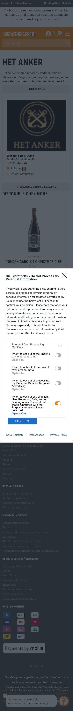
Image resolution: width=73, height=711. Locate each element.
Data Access (36, 434)
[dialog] (36, 355)
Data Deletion (14, 434)
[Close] (65, 276)
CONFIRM (22, 421)
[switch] (58, 355)
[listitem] (36, 346)
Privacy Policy (58, 434)
